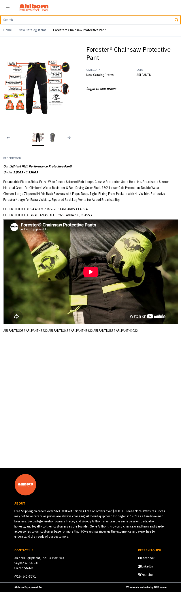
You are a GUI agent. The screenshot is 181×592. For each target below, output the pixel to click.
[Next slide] (70, 140)
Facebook (148, 558)
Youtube (147, 575)
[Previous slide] (5, 140)
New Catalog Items (32, 30)
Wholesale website (138, 587)
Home (7, 30)
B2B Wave (160, 587)
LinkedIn (147, 566)
